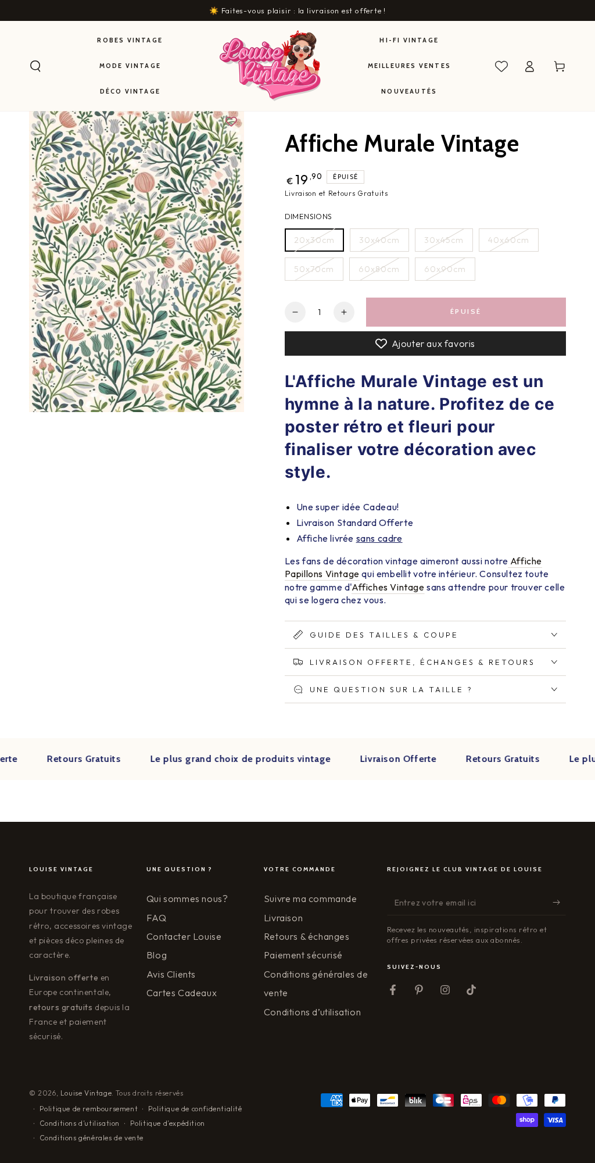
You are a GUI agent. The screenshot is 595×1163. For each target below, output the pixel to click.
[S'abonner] (559, 902)
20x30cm (314, 240)
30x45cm (444, 240)
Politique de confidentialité (195, 1108)
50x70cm (314, 269)
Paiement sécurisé (303, 955)
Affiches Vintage (388, 587)
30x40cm (379, 240)
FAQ (156, 918)
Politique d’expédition (167, 1123)
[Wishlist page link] (501, 66)
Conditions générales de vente (92, 1137)
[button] (35, 66)
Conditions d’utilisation (312, 1012)
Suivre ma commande (310, 898)
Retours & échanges (307, 936)
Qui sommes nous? (187, 898)
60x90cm (445, 269)
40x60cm (508, 240)
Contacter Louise (184, 936)
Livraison (283, 918)
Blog (156, 955)
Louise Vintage (86, 1093)
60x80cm (379, 269)
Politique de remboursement (89, 1108)
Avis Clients (171, 974)
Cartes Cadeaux (181, 993)
